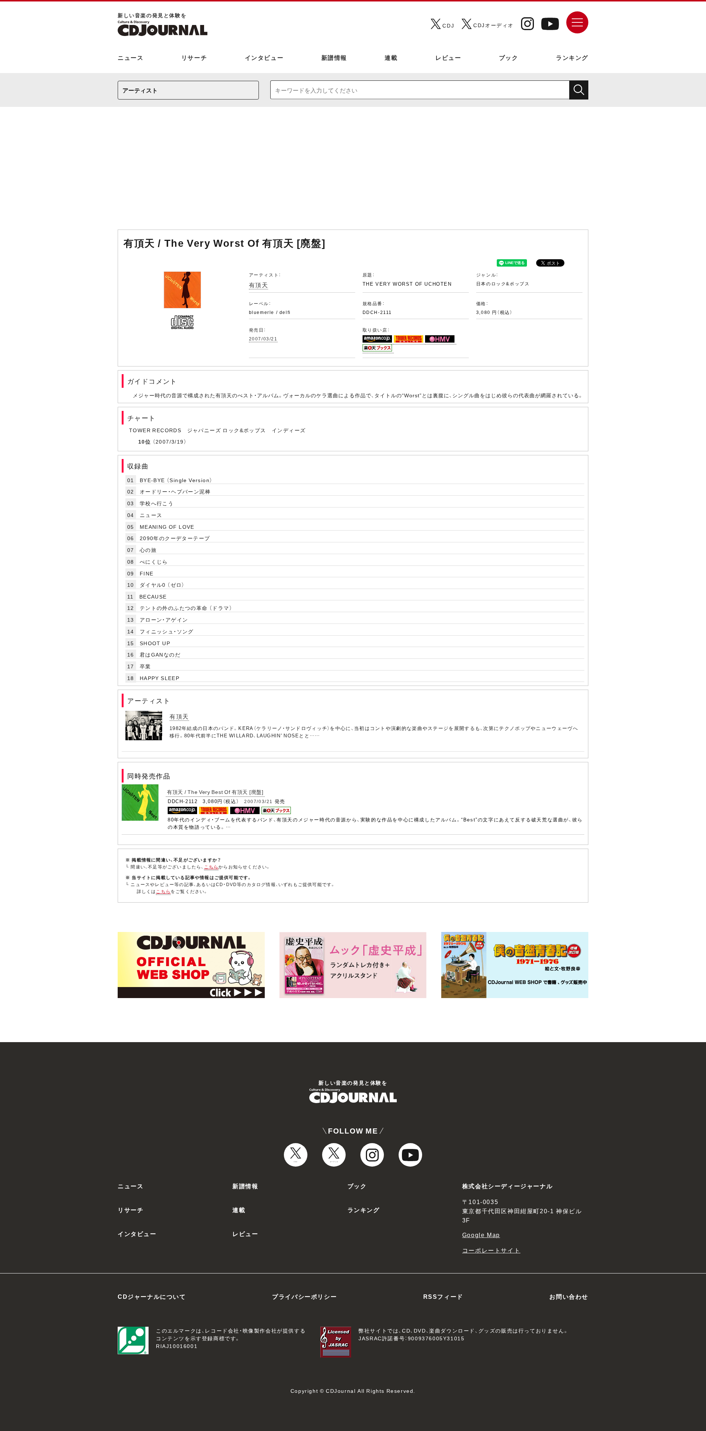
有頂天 (258, 284)
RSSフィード (443, 1296)
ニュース (130, 57)
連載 (391, 57)
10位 (144, 441)
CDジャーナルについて (152, 1296)
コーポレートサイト (491, 1250)
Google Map (481, 1234)
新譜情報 (334, 57)
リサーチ (194, 57)
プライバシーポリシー (304, 1296)
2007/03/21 (263, 338)
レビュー (448, 57)
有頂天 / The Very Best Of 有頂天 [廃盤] (215, 791)
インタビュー (264, 57)
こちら (211, 866)
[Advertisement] (353, 171)
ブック (508, 57)
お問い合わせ (568, 1296)
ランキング (572, 57)
